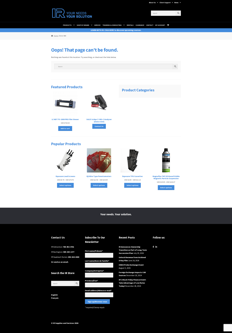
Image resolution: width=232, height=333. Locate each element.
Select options (65, 185)
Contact (149, 25)
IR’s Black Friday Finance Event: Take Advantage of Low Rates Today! (132, 282)
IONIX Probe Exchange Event (131, 265)
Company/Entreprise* (94, 271)
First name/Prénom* (94, 251)
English (54, 295)
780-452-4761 (68, 247)
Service (97, 25)
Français (54, 298)
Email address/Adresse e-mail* (98, 290)
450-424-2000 (73, 257)
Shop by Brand (83, 25)
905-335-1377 (68, 252)
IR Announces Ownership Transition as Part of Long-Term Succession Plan (133, 250)
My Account (160, 25)
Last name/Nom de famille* (97, 261)
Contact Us (99, 126)
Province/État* (91, 280)
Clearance (140, 25)
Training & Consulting (112, 25)
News (176, 3)
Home (56, 36)
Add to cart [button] (65, 128)
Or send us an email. (60, 262)
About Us (152, 3)
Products (67, 25)
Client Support (165, 3)
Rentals (130, 25)
